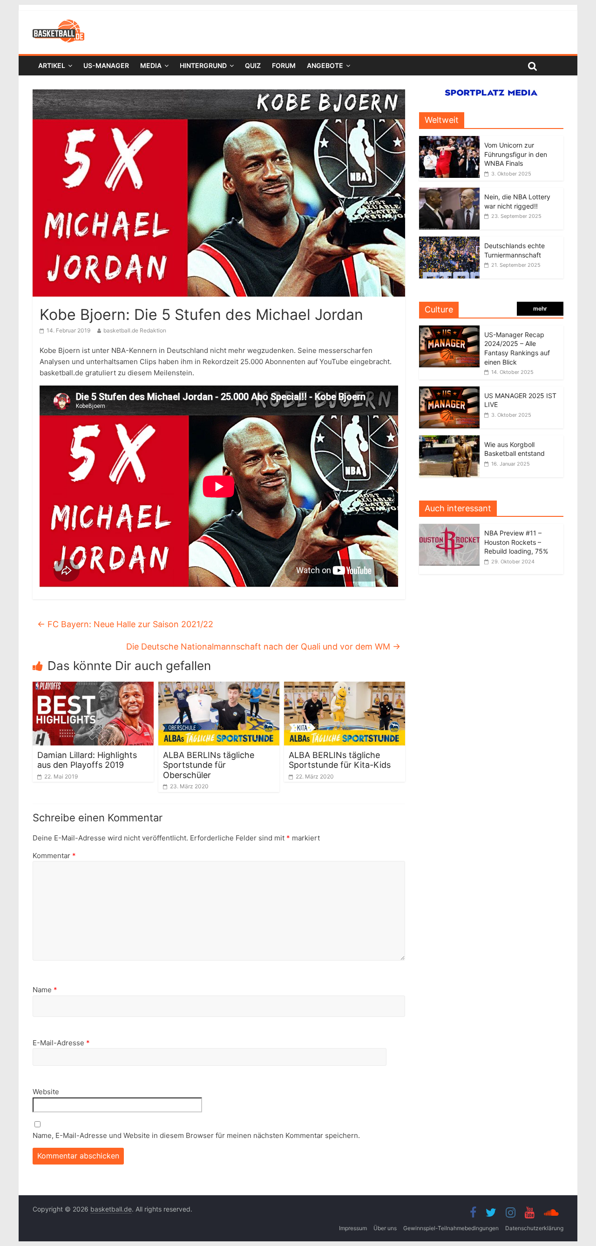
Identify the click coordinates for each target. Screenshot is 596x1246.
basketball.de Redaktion (134, 330)
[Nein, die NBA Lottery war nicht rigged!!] (449, 192)
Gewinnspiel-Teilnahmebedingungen (451, 1228)
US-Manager (106, 65)
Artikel (51, 65)
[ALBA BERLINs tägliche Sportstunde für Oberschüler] (218, 687)
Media (151, 65)
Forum (284, 65)
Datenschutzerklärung (534, 1228)
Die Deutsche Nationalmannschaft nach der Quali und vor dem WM (263, 646)
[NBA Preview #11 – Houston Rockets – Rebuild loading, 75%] (451, 529)
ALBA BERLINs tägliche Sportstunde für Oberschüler (208, 765)
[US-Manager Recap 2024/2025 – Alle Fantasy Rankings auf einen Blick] (449, 330)
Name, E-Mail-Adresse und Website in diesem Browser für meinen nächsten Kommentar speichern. (196, 1135)
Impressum (353, 1228)
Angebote (325, 65)
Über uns (385, 1228)
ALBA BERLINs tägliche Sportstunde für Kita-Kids (340, 760)
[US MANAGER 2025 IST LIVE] (449, 391)
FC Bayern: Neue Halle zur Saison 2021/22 (125, 624)
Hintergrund (203, 65)
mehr (540, 308)
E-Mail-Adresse (61, 1042)
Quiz (253, 65)
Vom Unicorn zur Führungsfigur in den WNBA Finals (515, 154)
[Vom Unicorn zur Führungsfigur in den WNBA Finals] (449, 141)
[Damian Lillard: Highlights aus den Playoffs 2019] (93, 687)
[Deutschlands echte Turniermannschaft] (449, 241)
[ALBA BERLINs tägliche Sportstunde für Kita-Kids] (344, 687)
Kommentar (54, 855)
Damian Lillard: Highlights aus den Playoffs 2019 (87, 760)
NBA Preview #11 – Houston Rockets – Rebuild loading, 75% (516, 542)
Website (46, 1091)
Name (45, 989)
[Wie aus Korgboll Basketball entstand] (449, 440)
